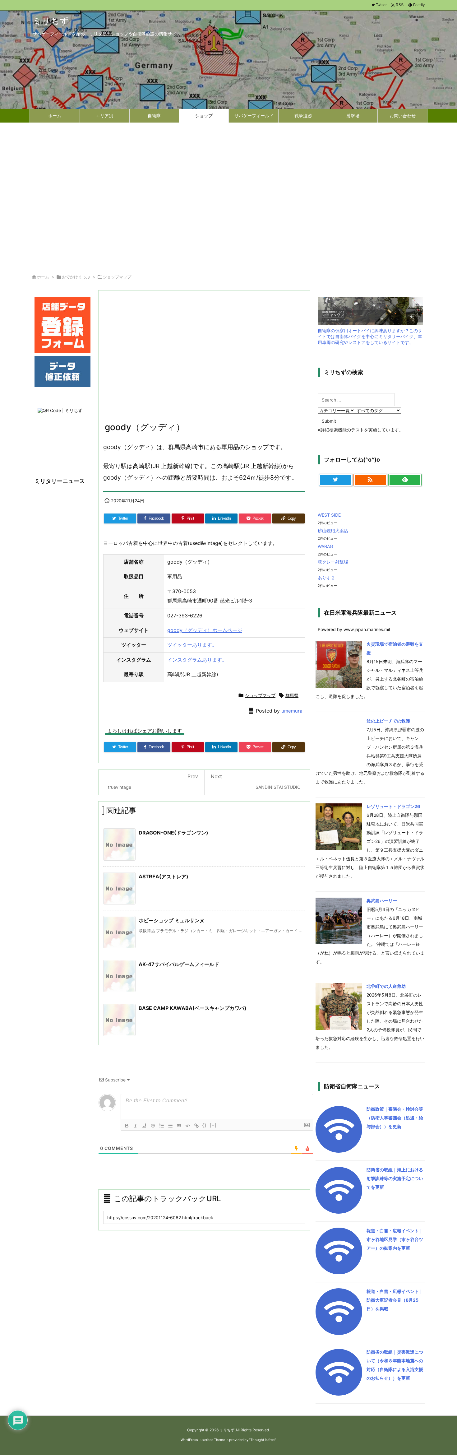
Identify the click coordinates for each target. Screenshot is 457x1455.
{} (204, 1125)
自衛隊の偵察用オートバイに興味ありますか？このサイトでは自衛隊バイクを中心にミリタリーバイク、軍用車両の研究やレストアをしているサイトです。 (370, 336)
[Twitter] (335, 480)
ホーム (43, 276)
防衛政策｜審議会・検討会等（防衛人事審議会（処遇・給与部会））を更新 (395, 1117)
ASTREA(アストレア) (163, 876)
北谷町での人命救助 (386, 986)
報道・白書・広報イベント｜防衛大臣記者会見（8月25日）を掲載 (395, 1300)
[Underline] (144, 1125)
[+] (213, 1125)
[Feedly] (405, 480)
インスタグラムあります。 (197, 660)
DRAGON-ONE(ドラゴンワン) (173, 833)
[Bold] (126, 1125)
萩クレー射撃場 (333, 562)
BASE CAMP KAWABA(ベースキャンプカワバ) (193, 1008)
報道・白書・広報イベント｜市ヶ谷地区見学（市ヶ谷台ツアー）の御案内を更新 (395, 1239)
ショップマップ (117, 276)
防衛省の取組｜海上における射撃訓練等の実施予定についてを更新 (395, 1178)
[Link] (196, 1125)
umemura (291, 711)
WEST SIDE (329, 515)
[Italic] (135, 1125)
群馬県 (291, 695)
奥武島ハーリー (382, 900)
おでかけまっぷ (76, 276)
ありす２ (326, 577)
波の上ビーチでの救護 (388, 720)
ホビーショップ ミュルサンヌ (172, 920)
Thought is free (262, 1440)
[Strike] (153, 1125)
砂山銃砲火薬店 (333, 530)
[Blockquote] (179, 1125)
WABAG (325, 546)
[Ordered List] (161, 1125)
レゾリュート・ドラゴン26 (393, 806)
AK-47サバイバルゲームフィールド (179, 964)
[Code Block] (187, 1125)
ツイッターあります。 (192, 645)
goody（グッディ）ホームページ (204, 630)
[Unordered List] (170, 1125)
